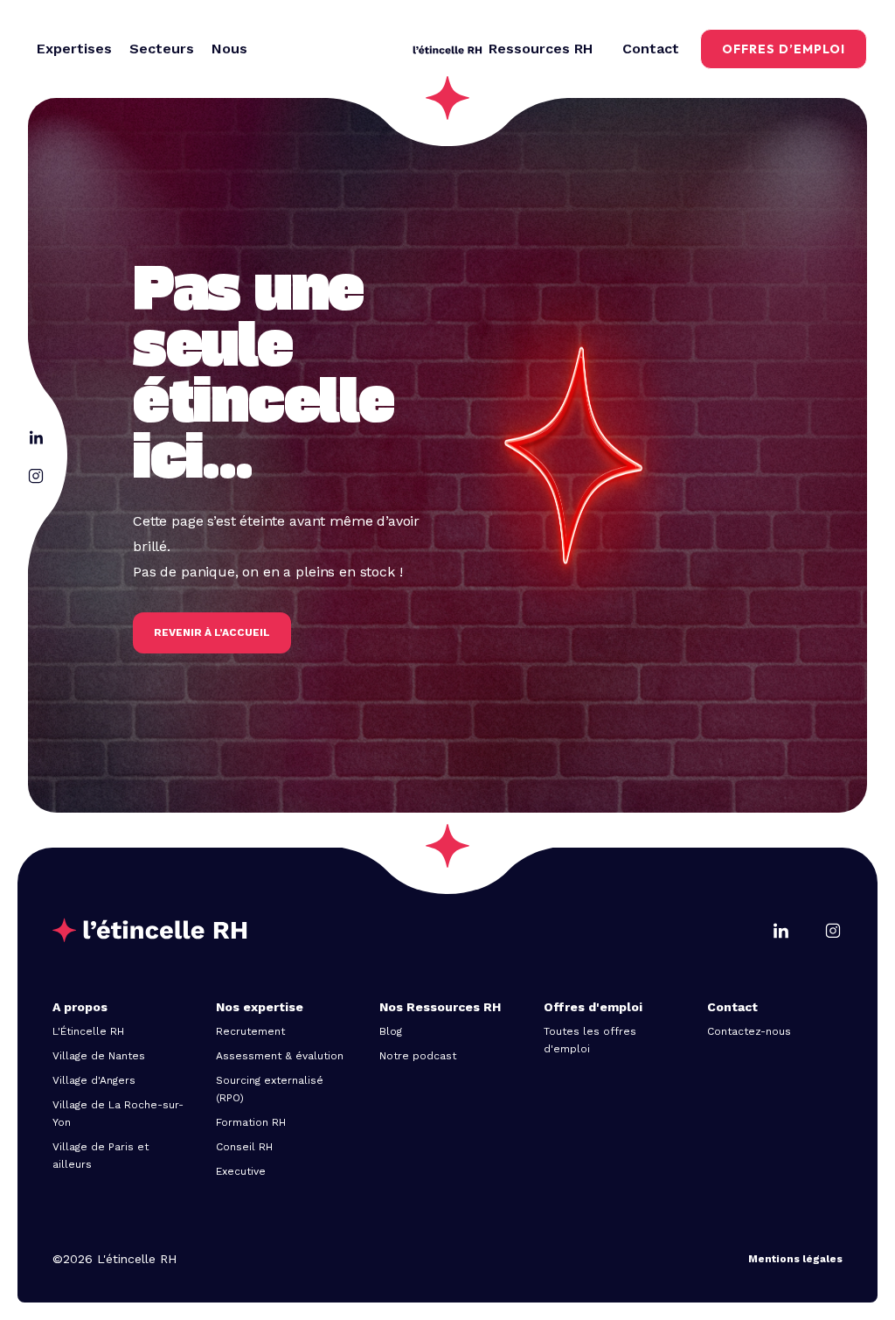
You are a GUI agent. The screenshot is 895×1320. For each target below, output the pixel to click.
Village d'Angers (93, 1080)
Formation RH (251, 1122)
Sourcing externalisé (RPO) (269, 1089)
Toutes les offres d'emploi (590, 1040)
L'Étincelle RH (88, 1031)
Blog (390, 1031)
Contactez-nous (749, 1031)
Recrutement (250, 1031)
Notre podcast (417, 1056)
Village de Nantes (98, 1056)
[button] (74, 49)
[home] (447, 49)
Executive (241, 1171)
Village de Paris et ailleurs (100, 1155)
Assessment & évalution (279, 1056)
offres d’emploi (783, 49)
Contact (650, 48)
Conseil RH (244, 1147)
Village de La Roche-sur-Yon (118, 1113)
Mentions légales (795, 1259)
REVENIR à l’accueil (212, 632)
